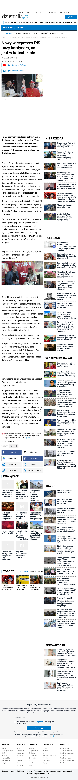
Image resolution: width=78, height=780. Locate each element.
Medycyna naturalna (49, 755)
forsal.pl (27, 12)
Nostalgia (17, 33)
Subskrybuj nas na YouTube (16, 65)
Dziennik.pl (21, 744)
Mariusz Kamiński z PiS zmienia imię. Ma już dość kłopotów (36, 535)
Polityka (20, 28)
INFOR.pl (20, 12)
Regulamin (38, 771)
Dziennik (4, 37)
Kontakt (5, 771)
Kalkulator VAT (64, 755)
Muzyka (31, 763)
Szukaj (72, 17)
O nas (13, 771)
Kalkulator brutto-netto (67, 760)
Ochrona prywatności (52, 771)
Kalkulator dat (64, 748)
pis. (11, 446)
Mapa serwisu (68, 771)
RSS (49, 774)
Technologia (20, 750)
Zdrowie (19, 760)
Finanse (45, 750)
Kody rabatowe (33, 750)
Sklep (73, 12)
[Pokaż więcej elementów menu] (75, 22)
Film (30, 760)
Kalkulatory (64, 744)
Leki (44, 753)
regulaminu (40, 722)
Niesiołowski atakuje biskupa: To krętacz (21, 516)
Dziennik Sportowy (56, 33)
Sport (18, 758)
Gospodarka (20, 753)
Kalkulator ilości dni (66, 750)
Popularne (24, 571)
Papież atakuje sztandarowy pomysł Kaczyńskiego (36, 516)
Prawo (45, 748)
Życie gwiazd (33, 758)
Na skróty (5, 744)
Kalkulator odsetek (66, 758)
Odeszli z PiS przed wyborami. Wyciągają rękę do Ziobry (22, 535)
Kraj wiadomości (36, 571)
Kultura (31, 765)
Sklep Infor (5, 763)
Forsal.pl (4, 755)
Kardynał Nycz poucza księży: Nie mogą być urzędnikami (8, 493)
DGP (44, 12)
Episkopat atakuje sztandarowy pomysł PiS (7, 516)
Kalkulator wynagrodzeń (67, 763)
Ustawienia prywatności (36, 774)
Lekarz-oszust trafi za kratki (8, 532)
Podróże (19, 763)
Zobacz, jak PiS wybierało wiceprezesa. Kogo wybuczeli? (7, 555)
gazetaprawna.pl (65, 12)
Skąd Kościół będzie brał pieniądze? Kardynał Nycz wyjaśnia (22, 494)
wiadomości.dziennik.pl (16, 37)
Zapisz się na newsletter (15, 71)
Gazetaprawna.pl (7, 750)
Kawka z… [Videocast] (40, 33)
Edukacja (32, 753)
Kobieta (31, 748)
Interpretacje (6, 760)
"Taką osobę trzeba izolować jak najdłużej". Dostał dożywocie (35, 495)
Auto (18, 748)
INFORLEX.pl (37, 12)
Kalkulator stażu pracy (67, 753)
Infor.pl (4, 748)
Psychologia (46, 760)
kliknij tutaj (51, 736)
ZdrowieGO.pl (52, 12)
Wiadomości (8, 28)
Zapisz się (39, 728)
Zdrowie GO (26, 33)
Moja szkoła (33, 755)
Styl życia (46, 763)
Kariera (29, 771)
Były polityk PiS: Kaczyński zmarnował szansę (22, 554)
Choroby (45, 758)
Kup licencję (28, 437)
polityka (28, 37)
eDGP (3, 753)
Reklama (20, 771)
